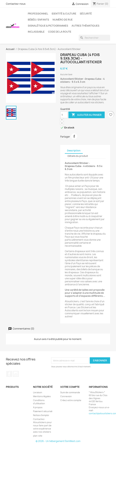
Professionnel (38, 13)
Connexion (66, 396)
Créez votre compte (70, 400)
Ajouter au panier (87, 115)
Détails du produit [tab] (78, 156)
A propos (37, 407)
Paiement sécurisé (42, 411)
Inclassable (36, 31)
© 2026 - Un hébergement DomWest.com (58, 441)
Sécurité (86, 13)
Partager (74, 136)
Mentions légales (42, 396)
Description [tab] (74, 150)
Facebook (9, 374)
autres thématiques (85, 25)
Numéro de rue (63, 19)
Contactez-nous (16, 3)
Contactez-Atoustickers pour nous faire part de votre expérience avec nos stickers (42, 425)
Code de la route (59, 31)
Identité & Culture (64, 13)
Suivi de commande (70, 392)
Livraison (37, 392)
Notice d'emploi (41, 415)
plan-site (37, 435)
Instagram (16, 374)
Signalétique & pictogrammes (48, 25)
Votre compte (70, 387)
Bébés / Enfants (38, 19)
